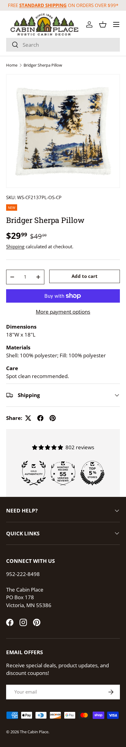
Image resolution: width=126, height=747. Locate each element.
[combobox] (63, 45)
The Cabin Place (34, 731)
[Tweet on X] (28, 418)
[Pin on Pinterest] (52, 418)
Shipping (15, 246)
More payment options (63, 311)
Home (11, 65)
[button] (102, 24)
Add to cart (85, 276)
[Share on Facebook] (40, 418)
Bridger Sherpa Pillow (43, 65)
